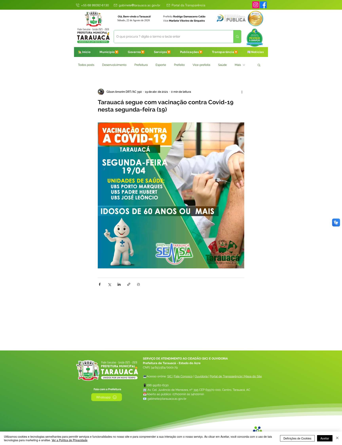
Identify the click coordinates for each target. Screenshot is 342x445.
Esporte (161, 65)
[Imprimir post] (138, 284)
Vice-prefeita (201, 65)
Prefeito (179, 65)
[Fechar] (337, 438)
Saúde (222, 65)
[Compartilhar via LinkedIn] (119, 284)
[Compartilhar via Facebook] (100, 284)
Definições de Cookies (297, 438)
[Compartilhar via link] (129, 284)
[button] (109, 52)
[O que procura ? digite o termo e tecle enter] (237, 36)
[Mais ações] (241, 91)
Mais (238, 65)
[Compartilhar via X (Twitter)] (109, 284)
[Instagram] (255, 4)
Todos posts (86, 65)
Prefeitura (141, 65)
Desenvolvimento (114, 65)
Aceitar (324, 438)
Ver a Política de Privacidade (69, 440)
